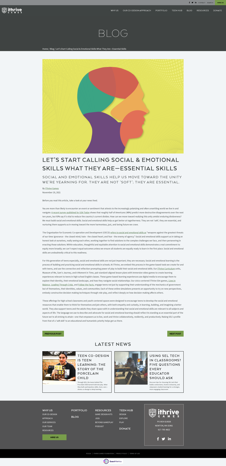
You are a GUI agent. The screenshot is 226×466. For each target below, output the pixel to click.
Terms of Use (135, 453)
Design (122, 414)
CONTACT (201, 2)
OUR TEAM (47, 426)
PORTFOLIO (161, 10)
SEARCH (210, 2)
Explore (123, 418)
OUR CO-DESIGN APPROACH (137, 10)
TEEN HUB (177, 10)
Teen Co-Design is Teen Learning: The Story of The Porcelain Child (93, 366)
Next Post (175, 333)
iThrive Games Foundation (104, 453)
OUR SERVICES (49, 422)
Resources (47, 430)
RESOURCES (203, 10)
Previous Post (53, 333)
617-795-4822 (164, 429)
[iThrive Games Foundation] (12, 10)
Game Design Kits (103, 414)
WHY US (114, 10)
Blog (52, 48)
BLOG (189, 10)
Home (45, 48)
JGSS (97, 418)
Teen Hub (126, 410)
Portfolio (79, 410)
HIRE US (220, 3)
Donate (125, 428)
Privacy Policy (121, 453)
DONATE (217, 10)
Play (121, 422)
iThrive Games (52, 188)
